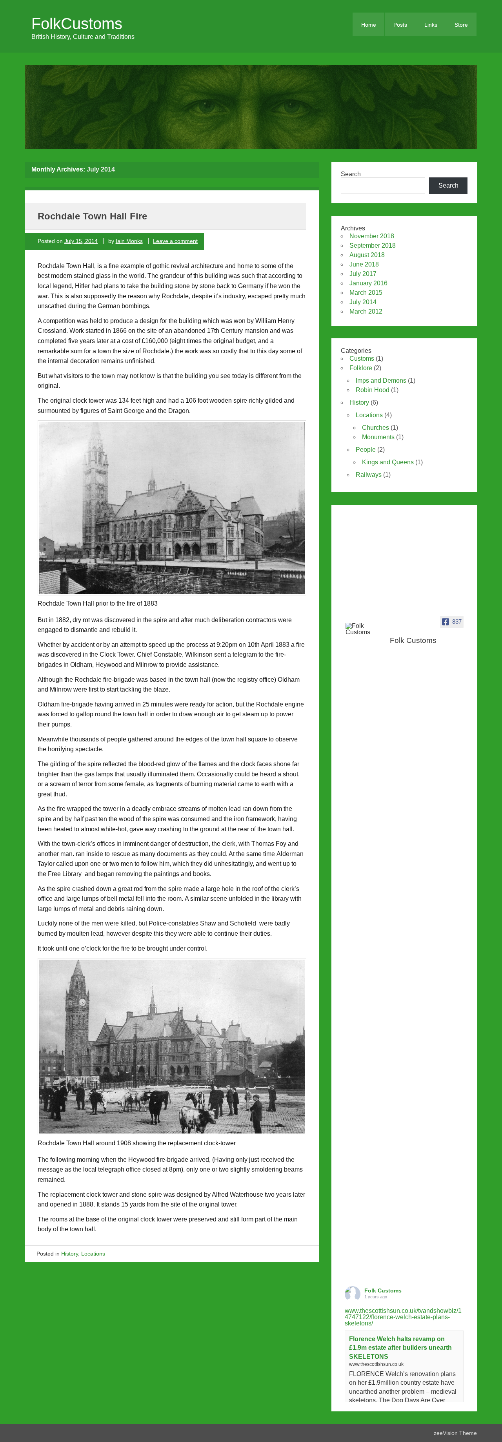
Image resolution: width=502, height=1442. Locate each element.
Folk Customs (383, 1290)
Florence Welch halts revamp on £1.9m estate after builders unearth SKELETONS (400, 1348)
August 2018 (367, 255)
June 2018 (364, 264)
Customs (361, 358)
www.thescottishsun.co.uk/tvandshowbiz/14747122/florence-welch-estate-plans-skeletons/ (403, 1317)
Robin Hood (372, 390)
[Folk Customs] (365, 629)
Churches (375, 427)
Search (351, 174)
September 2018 (372, 245)
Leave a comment (175, 241)
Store (461, 25)
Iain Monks (129, 241)
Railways (369, 474)
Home (368, 25)
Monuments (378, 437)
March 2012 (365, 311)
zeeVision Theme (455, 1433)
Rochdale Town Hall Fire (92, 216)
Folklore (360, 368)
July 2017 (362, 273)
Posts (400, 25)
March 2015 (365, 292)
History (69, 1253)
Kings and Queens (388, 462)
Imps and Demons (381, 380)
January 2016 (368, 283)
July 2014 (362, 302)
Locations (93, 1253)
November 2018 (371, 236)
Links (430, 25)
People (366, 449)
